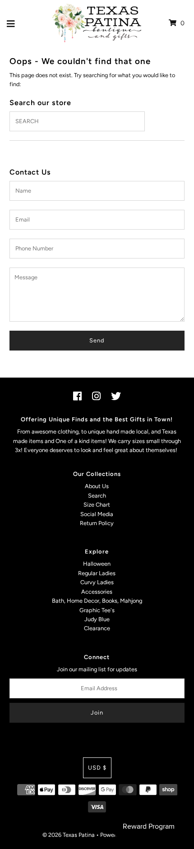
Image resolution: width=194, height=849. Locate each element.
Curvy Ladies (97, 582)
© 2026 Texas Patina (68, 834)
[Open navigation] (11, 23)
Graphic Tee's (97, 610)
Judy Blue (97, 619)
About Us (97, 486)
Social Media (96, 514)
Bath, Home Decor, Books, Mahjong (97, 600)
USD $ (97, 767)
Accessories (96, 591)
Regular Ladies (96, 573)
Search (97, 495)
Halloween (97, 563)
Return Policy (97, 523)
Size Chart (96, 504)
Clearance (97, 628)
